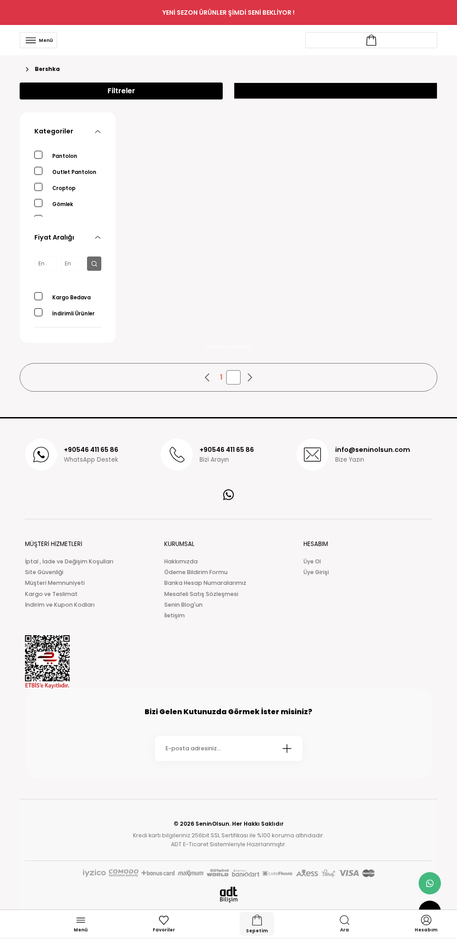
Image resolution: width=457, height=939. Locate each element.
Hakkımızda (181, 561)
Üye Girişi (316, 572)
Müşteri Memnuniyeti (55, 583)
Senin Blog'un (183, 604)
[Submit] (287, 748)
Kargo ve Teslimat (51, 594)
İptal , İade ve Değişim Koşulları (69, 561)
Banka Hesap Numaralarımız (205, 583)
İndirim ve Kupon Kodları (60, 604)
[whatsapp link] (430, 883)
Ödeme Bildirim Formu (196, 572)
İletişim (174, 615)
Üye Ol (312, 561)
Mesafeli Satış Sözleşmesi (201, 594)
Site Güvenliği (44, 572)
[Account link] (371, 40)
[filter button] (94, 263)
